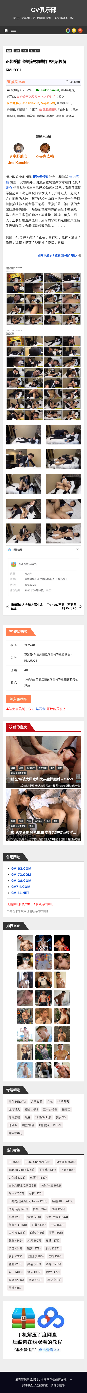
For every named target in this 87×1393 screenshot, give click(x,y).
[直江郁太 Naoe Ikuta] (62, 1070)
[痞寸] (43, 997)
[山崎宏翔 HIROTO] (25, 943)
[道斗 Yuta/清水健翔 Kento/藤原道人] (43, 1015)
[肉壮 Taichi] (43, 1052)
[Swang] (62, 943)
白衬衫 (64, 109)
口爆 (17, 50)
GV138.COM (21, 881)
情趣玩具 (18, 1209)
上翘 (68, 1169)
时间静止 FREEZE (50, 1125)
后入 (62, 96)
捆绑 (58, 1209)
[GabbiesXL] (43, 1034)
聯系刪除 (59, 1385)
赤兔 (50, 1101)
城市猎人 (14, 1109)
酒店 (52, 116)
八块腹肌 (36, 1101)
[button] (80, 30)
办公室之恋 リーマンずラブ (37, 96)
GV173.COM (21, 875)
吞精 (35, 1193)
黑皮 (54, 1279)
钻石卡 (41, 709)
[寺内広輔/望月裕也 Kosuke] (45, 148)
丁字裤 (47, 1169)
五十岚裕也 (50, 1109)
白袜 (37, 1232)
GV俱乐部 (43, 10)
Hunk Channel (49, 90)
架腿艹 (23, 109)
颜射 (53, 1272)
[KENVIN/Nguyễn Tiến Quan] (43, 943)
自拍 (56, 1256)
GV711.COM (20, 887)
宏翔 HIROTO (17, 1101)
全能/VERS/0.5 (22, 1185)
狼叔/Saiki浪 (43, 1117)
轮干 (16, 1272)
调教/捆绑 (28, 1125)
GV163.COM (21, 868)
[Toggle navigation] (13, 30)
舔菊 (32, 116)
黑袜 (28, 1117)
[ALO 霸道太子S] (62, 997)
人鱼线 (17, 1177)
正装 (35, 109)
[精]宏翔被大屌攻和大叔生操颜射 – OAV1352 (44, 779)
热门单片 (35, 50)
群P (52, 768)
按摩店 (66, 1109)
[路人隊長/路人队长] (25, 1052)
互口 (12, 96)
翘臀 (34, 1248)
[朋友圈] (68, 30)
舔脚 (15, 1264)
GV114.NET (20, 893)
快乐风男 (63, 1101)
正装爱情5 (49, 109)
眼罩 (16, 1240)
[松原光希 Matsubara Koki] (62, 961)
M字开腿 (68, 90)
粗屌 (34, 1240)
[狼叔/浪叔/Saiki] (25, 961)
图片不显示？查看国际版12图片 (58, 255)
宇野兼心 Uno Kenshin (24, 103)
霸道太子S (31, 1109)
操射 (34, 1217)
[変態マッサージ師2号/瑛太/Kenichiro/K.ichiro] (62, 979)
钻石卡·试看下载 (18, 773)
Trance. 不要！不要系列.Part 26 (61, 606)
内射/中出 (51, 1185)
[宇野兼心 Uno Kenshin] (19, 148)
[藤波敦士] (25, 1070)
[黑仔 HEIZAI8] (25, 1015)
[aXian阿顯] (62, 1034)
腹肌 (22, 116)
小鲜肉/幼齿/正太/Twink (28, 1201)
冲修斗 (13, 1125)
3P (15, 1162)
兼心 (9, 188)
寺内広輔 (49, 103)
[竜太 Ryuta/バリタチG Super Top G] (43, 979)
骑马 (62, 116)
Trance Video (21, 1169)
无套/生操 (57, 1217)
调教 (60, 768)
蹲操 (42, 116)
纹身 (15, 1248)
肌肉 (76, 109)
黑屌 (71, 116)
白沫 (58, 1224)
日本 (25, 50)
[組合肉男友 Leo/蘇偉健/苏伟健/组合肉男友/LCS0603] (43, 961)
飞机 (32, 826)
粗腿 (52, 1240)
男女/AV (61, 1117)
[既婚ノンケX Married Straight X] (25, 997)
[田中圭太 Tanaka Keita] (62, 1015)
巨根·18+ (65, 103)
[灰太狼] (43, 1070)
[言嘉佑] (25, 979)
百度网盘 (43, 768)
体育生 (38, 1177)
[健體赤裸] (25, 1034)
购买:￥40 (18, 82)
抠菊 (12, 109)
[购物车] (73, 30)
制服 (9, 50)
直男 (56, 1232)
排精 (15, 1217)
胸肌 (12, 116)
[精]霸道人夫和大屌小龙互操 (27, 606)
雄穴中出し (16, 1133)
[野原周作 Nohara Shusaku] (62, 1052)
